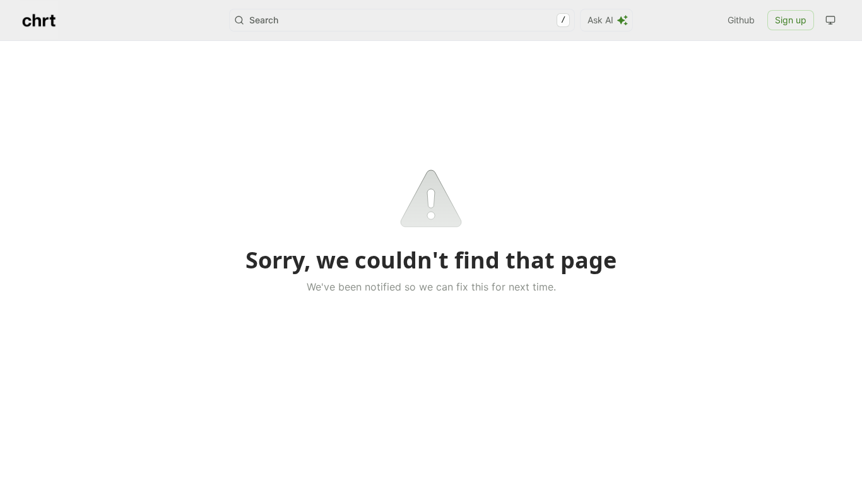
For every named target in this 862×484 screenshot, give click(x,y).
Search (407, 19)
